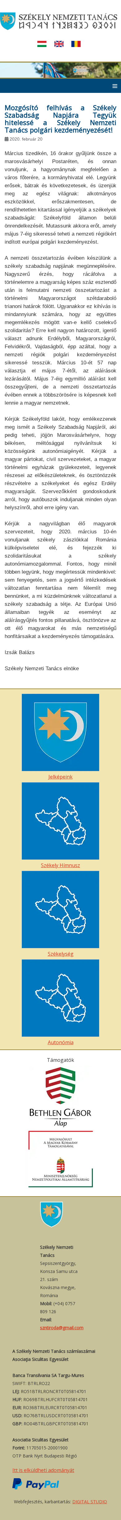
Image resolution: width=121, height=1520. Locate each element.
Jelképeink (60, 776)
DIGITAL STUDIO (89, 1502)
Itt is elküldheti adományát (43, 1470)
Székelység (61, 953)
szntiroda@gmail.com (61, 1328)
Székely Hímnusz (60, 865)
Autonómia (61, 1042)
